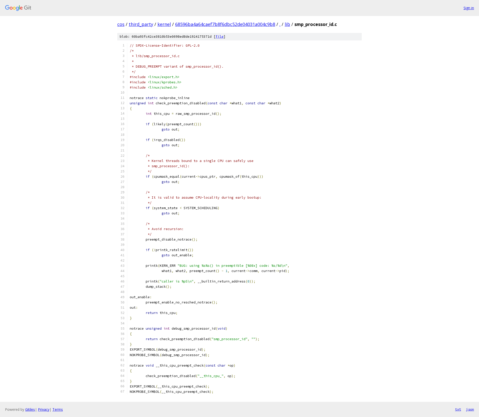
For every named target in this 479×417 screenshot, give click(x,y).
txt (458, 409)
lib (287, 24)
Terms (57, 409)
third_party (141, 24)
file (220, 36)
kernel (164, 24)
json (470, 409)
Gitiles (30, 409)
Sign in (469, 7)
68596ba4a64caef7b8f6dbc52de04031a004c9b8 (225, 24)
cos (120, 24)
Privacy (43, 409)
